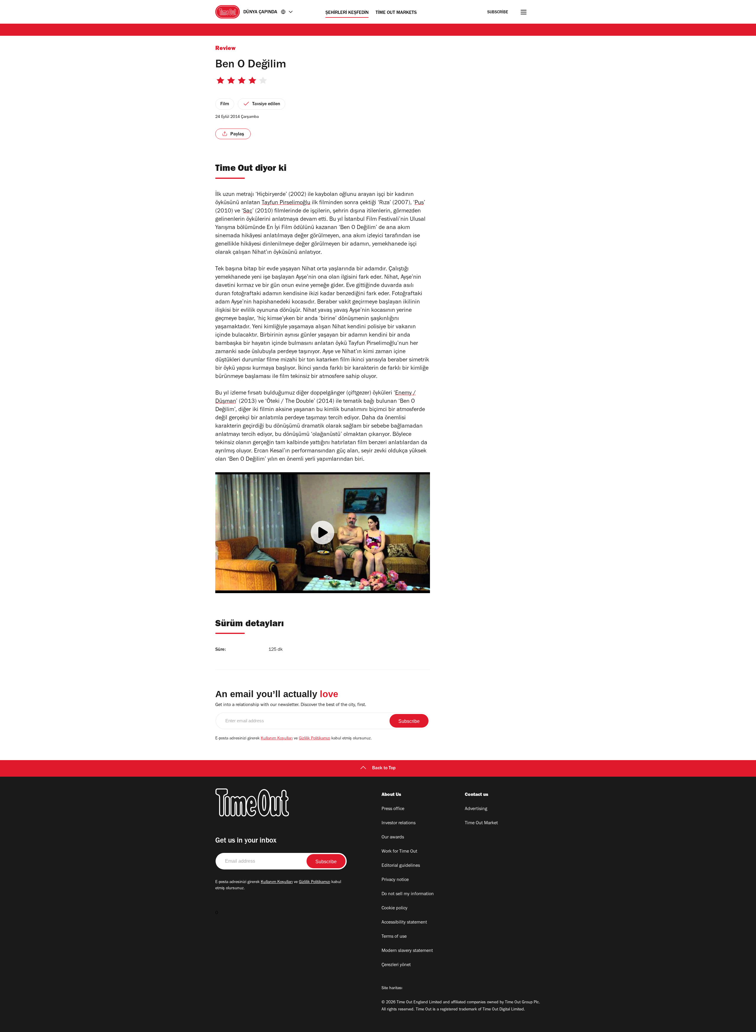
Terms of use (394, 936)
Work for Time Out (399, 851)
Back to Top (384, 768)
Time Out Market (481, 823)
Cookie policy (395, 908)
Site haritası (392, 988)
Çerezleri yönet (396, 965)
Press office (393, 809)
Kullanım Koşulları (277, 739)
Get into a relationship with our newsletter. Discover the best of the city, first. (290, 705)
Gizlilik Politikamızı (314, 739)
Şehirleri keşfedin (347, 13)
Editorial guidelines (401, 866)
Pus (419, 203)
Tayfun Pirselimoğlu (286, 203)
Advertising (476, 809)
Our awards (393, 837)
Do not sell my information (408, 894)
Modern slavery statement (407, 951)
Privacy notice (395, 880)
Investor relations (399, 823)
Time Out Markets (396, 13)
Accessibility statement (404, 922)
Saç (247, 212)
